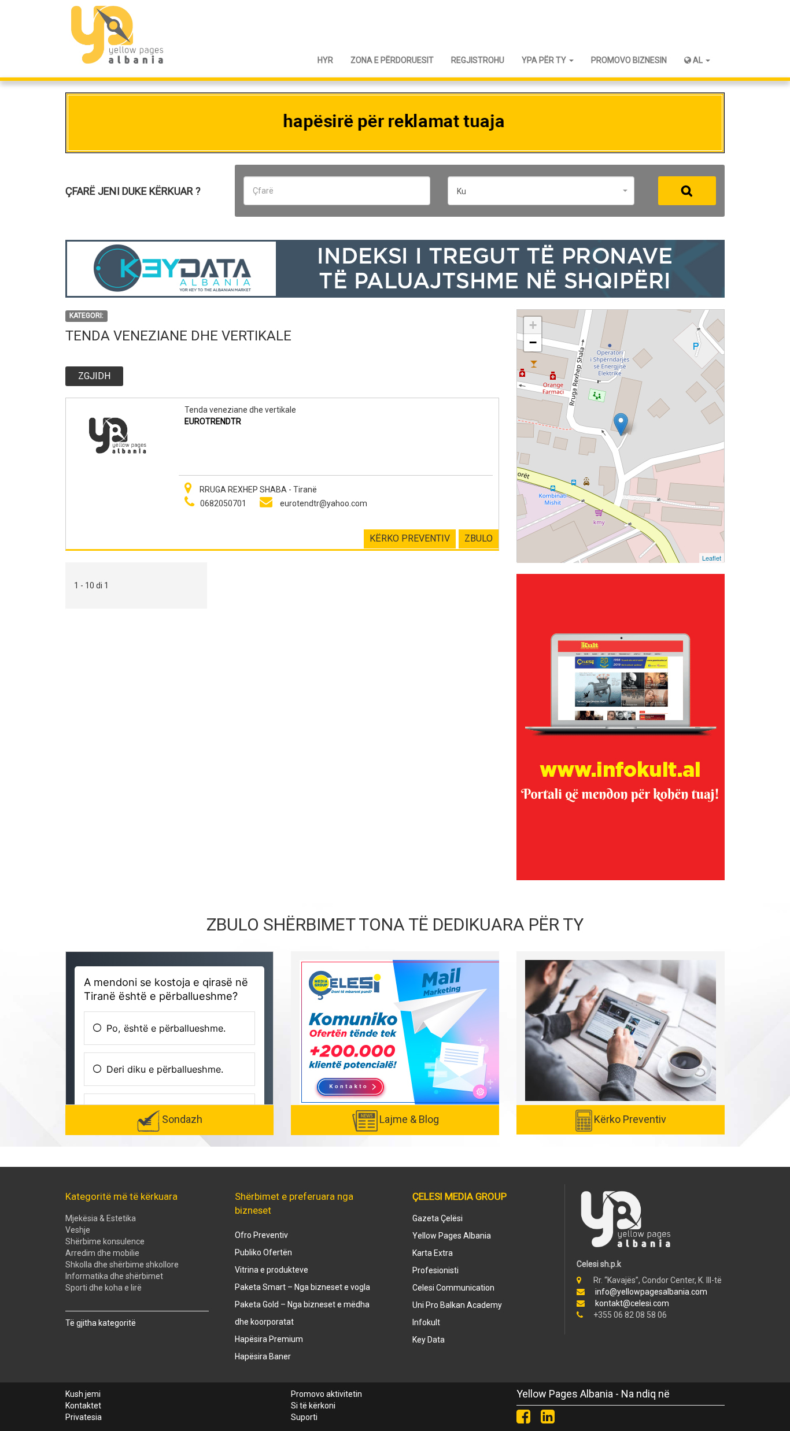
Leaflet (711, 557)
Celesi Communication (453, 1287)
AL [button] (697, 60)
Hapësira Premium (269, 1339)
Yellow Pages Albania (451, 1235)
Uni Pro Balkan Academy (457, 1305)
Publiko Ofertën (263, 1252)
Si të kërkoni (313, 1405)
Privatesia (83, 1417)
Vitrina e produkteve (271, 1269)
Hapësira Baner (263, 1356)
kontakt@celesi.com (632, 1303)
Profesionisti (435, 1270)
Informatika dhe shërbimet (114, 1276)
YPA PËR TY (545, 60)
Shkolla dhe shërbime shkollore (122, 1264)
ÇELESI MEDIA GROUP (459, 1196)
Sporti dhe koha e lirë (103, 1287)
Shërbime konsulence (105, 1241)
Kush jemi (83, 1394)
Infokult (426, 1322)
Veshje (77, 1229)
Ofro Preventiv (261, 1235)
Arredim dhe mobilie (102, 1253)
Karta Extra (432, 1253)
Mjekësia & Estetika (100, 1218)
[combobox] (541, 190)
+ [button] (533, 325)
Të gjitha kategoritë (100, 1323)
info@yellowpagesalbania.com (651, 1291)
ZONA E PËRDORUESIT (392, 60)
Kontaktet (83, 1405)
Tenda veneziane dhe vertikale (240, 409)
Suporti (304, 1417)
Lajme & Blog (409, 1119)
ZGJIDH (94, 375)
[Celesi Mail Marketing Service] (401, 1031)
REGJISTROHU (477, 60)
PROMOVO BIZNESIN (629, 60)
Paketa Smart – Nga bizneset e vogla (302, 1287)
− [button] (533, 342)
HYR (325, 60)
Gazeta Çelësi (437, 1218)
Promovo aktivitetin (326, 1394)
